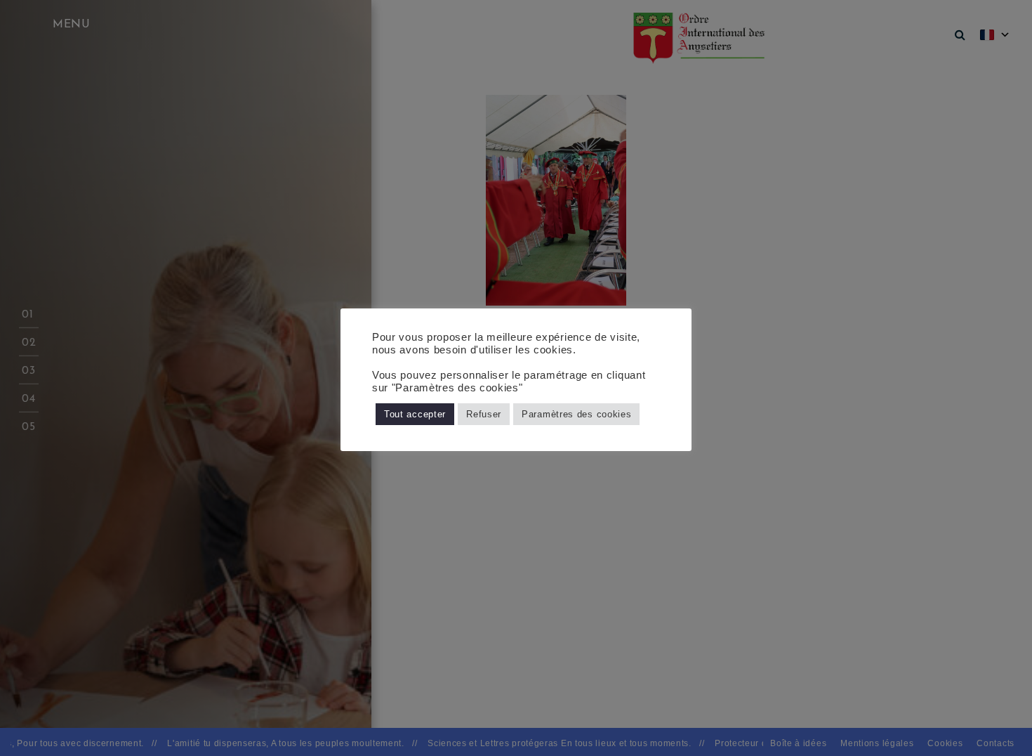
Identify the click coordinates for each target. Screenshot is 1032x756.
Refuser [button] (483, 414)
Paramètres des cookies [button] (576, 414)
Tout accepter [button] (415, 414)
